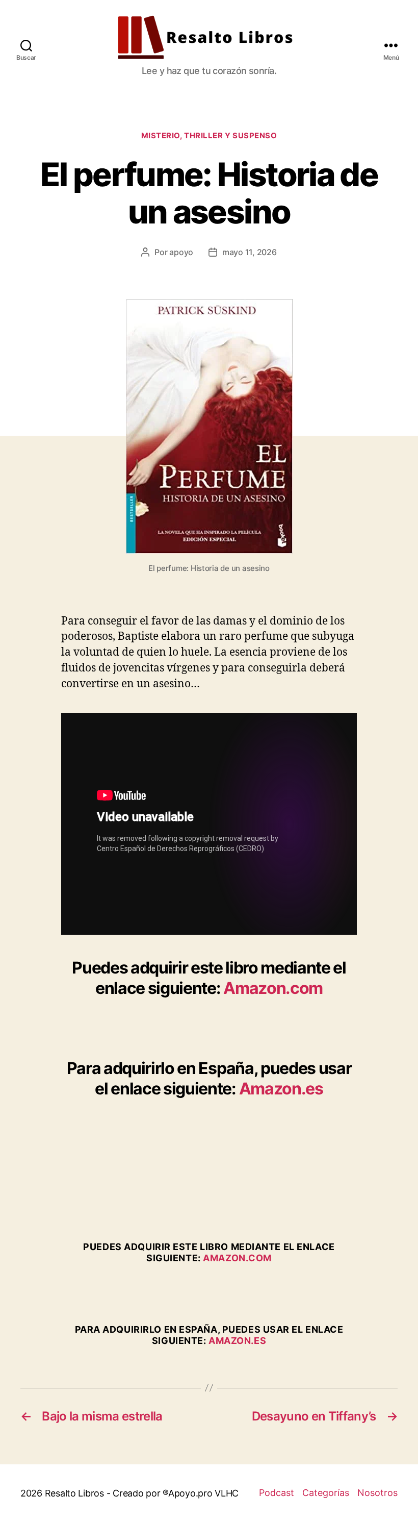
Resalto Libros (74, 1493)
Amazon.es (281, 1089)
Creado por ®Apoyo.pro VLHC (176, 1493)
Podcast (276, 1492)
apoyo (181, 252)
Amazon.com (273, 988)
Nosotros (377, 1492)
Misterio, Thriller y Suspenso (209, 135)
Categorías (325, 1492)
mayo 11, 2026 (249, 252)
